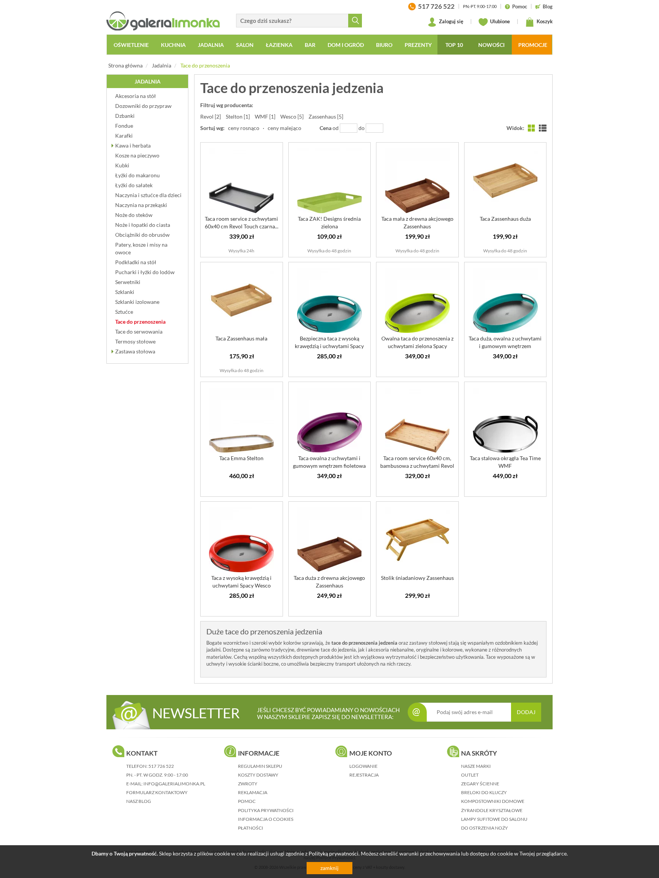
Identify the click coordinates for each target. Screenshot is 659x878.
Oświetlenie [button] (131, 45)
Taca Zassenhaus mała (241, 338)
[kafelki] (531, 128)
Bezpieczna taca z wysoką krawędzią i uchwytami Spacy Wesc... (329, 346)
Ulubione (499, 21)
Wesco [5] (292, 116)
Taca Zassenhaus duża (505, 218)
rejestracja (364, 775)
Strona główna (125, 65)
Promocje (532, 45)
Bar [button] (310, 45)
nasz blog (138, 801)
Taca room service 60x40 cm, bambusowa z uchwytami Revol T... (417, 466)
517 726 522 (161, 766)
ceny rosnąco (243, 128)
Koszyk (544, 21)
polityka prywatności (266, 810)
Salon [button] (245, 45)
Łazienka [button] (279, 45)
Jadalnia (161, 65)
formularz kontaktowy (157, 792)
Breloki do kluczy (484, 792)
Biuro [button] (384, 45)
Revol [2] (210, 116)
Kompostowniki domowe (492, 801)
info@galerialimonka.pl (174, 784)
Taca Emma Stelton (241, 458)
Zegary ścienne (480, 784)
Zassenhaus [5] (326, 116)
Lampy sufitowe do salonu (494, 819)
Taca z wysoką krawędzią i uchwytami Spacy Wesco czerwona (241, 585)
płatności (250, 828)
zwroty (247, 784)
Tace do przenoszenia (205, 65)
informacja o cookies (265, 819)
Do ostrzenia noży (484, 828)
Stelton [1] (238, 116)
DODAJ (526, 712)
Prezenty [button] (418, 45)
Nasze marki (476, 766)
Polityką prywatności (333, 853)
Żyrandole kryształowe (491, 810)
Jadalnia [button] (211, 45)
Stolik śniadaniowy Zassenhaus (417, 578)
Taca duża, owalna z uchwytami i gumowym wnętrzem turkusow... (505, 346)
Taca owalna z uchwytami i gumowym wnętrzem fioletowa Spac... (329, 466)
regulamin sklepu (260, 766)
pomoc (247, 801)
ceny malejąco (284, 128)
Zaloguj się (450, 21)
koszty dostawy (258, 775)
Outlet (470, 775)
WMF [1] (265, 116)
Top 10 (454, 45)
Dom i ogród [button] (346, 45)
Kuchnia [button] (173, 45)
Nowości (491, 45)
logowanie (363, 766)
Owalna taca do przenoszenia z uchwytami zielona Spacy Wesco (417, 346)
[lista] (542, 128)
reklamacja (252, 792)
